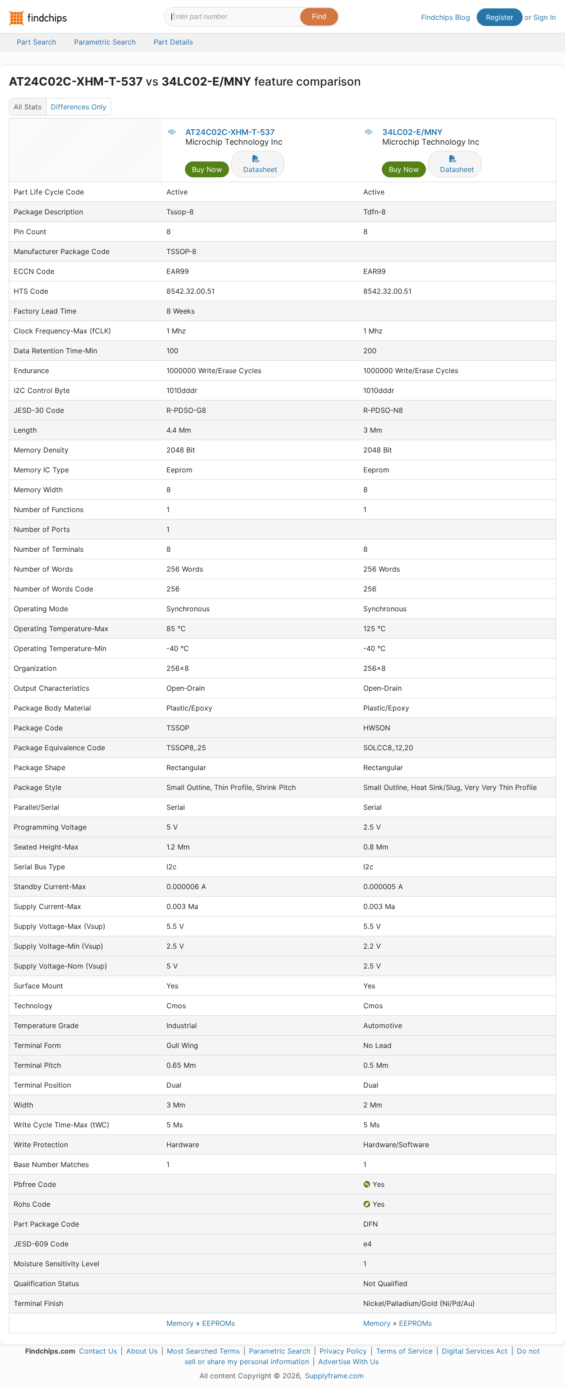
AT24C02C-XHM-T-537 (230, 132)
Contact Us (98, 1351)
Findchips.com (38, 18)
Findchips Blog (445, 17)
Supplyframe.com (334, 1375)
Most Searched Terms (203, 1351)
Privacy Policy (343, 1351)
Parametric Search (279, 1351)
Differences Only (78, 106)
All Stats (27, 106)
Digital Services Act (475, 1351)
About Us (142, 1351)
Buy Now (207, 169)
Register (499, 17)
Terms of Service (404, 1351)
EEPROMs (218, 1323)
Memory (180, 1323)
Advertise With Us (348, 1361)
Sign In (544, 17)
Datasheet (260, 169)
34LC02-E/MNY (412, 132)
